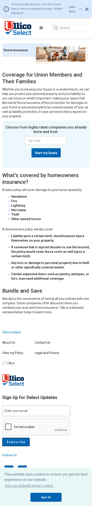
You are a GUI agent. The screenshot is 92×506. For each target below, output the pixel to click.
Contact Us (42, 342)
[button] (41, 28)
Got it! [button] (46, 497)
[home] (17, 28)
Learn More (72, 9)
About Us (8, 342)
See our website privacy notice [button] (29, 486)
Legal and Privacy (47, 353)
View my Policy (12, 353)
